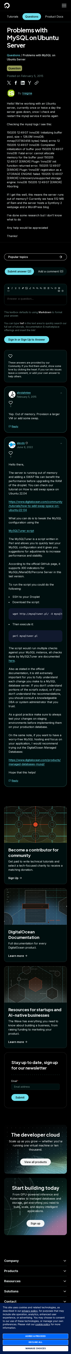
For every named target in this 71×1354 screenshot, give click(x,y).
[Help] (62, 291)
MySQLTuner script (21, 530)
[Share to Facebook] (16, 83)
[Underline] (15, 288)
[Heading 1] (33, 288)
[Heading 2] (37, 288)
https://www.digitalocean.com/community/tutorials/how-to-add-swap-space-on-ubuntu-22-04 (35, 506)
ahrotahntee (24, 392)
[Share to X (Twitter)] (9, 83)
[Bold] (8, 288)
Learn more (16, 956)
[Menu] (64, 5)
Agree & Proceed (35, 1336)
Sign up (35, 1223)
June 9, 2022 (25, 447)
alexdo (21, 442)
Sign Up (13, 878)
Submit (20, 1097)
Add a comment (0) (50, 271)
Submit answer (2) (19, 271)
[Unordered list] (44, 288)
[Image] (26, 288)
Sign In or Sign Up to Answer (26, 339)
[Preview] (59, 291)
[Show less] (61, 393)
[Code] (8, 291)
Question (14, 68)
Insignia (27, 93)
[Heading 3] (41, 288)
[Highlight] (30, 288)
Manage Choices (36, 1348)
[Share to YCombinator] (30, 83)
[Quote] (51, 288)
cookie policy (42, 1324)
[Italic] (12, 288)
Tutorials (12, 16)
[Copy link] (36, 83)
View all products (35, 1162)
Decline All (35, 1342)
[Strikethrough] (19, 288)
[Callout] (55, 288)
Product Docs (54, 16)
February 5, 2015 (26, 396)
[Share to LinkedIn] (23, 83)
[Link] (23, 288)
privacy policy (30, 1310)
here (12, 660)
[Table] (59, 288)
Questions (31, 16)
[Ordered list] (48, 288)
